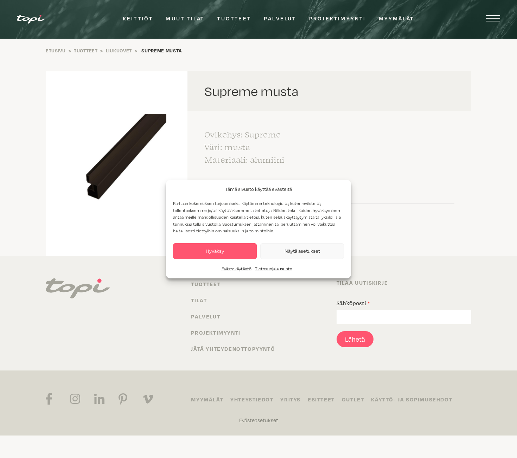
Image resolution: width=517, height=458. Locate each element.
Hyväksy (215, 251)
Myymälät (396, 18)
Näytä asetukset (302, 251)
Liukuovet (119, 50)
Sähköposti (353, 303)
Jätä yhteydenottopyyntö (233, 349)
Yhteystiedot (251, 399)
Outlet (353, 399)
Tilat (199, 300)
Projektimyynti (337, 18)
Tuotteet (234, 18)
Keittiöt (138, 18)
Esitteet (321, 399)
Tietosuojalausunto (273, 268)
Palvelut (280, 18)
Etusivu (56, 50)
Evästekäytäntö (236, 268)
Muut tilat (185, 18)
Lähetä (355, 339)
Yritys (290, 399)
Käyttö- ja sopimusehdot (411, 399)
